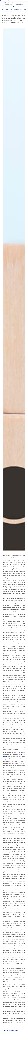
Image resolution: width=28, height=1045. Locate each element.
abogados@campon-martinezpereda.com (16, 2)
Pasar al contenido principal (5, 0)
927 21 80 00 (21, 4)
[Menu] (25, 10)
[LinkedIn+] (13, 6)
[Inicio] (14, 10)
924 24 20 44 (10, 4)
